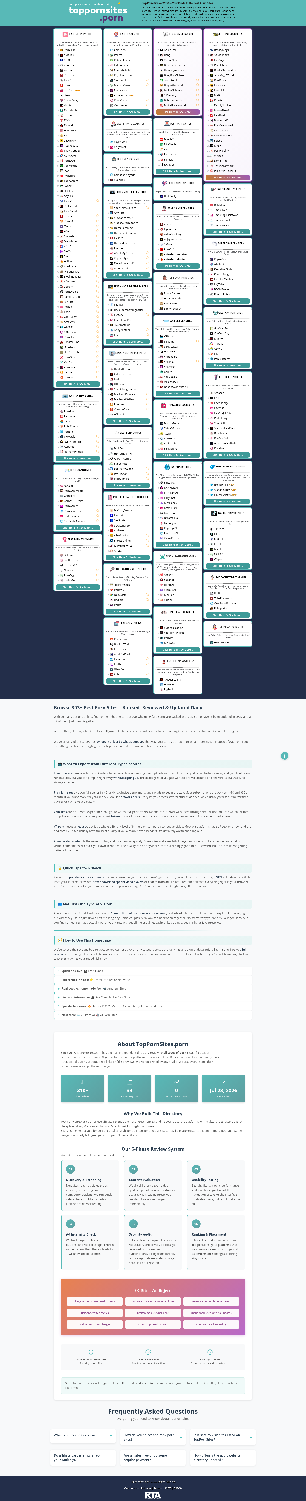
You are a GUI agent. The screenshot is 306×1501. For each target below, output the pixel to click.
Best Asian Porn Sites (181, 208)
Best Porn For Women (81, 539)
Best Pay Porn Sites (231, 34)
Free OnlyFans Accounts (231, 466)
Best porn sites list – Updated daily (90, 4)
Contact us (131, 1488)
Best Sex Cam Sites (131, 34)
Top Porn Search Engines (131, 569)
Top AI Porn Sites (181, 467)
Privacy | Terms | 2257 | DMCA (161, 1488)
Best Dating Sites (180, 123)
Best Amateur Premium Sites (131, 286)
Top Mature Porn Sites (181, 405)
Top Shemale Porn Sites (231, 189)
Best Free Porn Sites (81, 34)
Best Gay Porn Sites (231, 312)
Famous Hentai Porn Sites (130, 353)
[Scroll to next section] (285, 756)
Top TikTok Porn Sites (231, 513)
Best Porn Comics (130, 432)
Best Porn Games (80, 470)
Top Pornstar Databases (231, 577)
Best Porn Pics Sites (81, 395)
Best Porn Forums (131, 623)
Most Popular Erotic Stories (131, 497)
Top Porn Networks (181, 34)
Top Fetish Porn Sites (231, 243)
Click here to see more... (78, 384)
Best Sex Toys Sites (231, 377)
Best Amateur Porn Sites (131, 192)
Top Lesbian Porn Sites (181, 612)
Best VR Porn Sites (181, 320)
